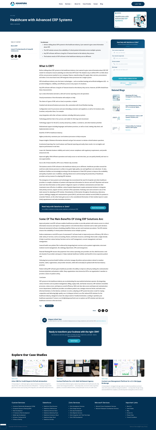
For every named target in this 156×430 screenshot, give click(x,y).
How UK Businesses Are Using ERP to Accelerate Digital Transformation (133, 106)
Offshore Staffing (17, 419)
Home (61, 4)
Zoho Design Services (75, 408)
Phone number (116, 61)
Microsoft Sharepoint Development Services (107, 408)
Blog (101, 4)
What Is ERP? (14, 46)
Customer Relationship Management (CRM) (24, 406)
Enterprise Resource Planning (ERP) (22, 408)
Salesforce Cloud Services (50, 406)
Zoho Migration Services (76, 413)
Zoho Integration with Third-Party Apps (80, 415)
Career (95, 4)
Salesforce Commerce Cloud (51, 415)
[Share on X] (103, 310)
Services (67, 4)
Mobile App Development (19, 415)
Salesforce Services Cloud (50, 410)
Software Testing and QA (19, 417)
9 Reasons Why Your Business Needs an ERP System (133, 126)
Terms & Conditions (132, 417)
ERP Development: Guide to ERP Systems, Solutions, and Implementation (134, 116)
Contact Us (130, 413)
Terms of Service (134, 426)
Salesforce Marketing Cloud (51, 413)
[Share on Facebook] (106, 310)
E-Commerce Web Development (21, 413)
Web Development (18, 410)
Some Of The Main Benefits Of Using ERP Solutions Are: (22, 50)
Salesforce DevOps (49, 419)
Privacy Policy (130, 415)
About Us (77, 4)
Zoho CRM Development (76, 417)
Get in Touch (74, 341)
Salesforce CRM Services (50, 408)
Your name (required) (118, 50)
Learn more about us (101, 321)
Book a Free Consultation (98, 207)
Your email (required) (118, 55)
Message (114, 67)
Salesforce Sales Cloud (49, 417)
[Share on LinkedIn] (99, 310)
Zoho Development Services (77, 406)
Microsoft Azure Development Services (106, 406)
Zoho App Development (76, 410)
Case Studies (87, 4)
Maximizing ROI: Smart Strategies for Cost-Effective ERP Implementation (133, 96)
